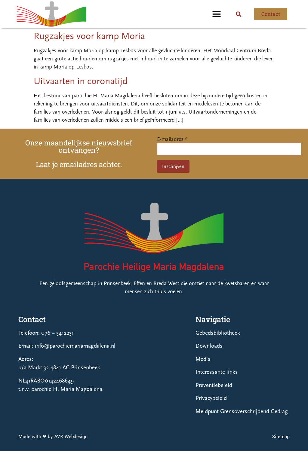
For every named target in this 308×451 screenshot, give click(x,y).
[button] (216, 14)
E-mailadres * (172, 139)
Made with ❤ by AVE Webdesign (53, 436)
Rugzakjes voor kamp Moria (89, 36)
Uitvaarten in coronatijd (81, 81)
